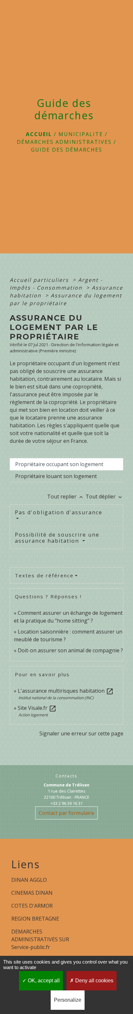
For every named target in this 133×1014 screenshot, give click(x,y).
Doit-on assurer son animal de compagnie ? (70, 650)
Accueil (39, 134)
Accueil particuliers (40, 279)
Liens (25, 864)
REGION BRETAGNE (35, 918)
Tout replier (65, 496)
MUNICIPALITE (80, 134)
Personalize (67, 1000)
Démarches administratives (64, 141)
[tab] (66, 464)
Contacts (66, 776)
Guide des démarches (66, 149)
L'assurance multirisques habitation (66, 690)
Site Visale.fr (37, 707)
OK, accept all (43, 980)
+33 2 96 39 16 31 (67, 803)
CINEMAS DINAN (32, 892)
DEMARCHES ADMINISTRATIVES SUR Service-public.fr (40, 939)
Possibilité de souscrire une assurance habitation (57, 537)
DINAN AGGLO (29, 879)
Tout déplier (104, 496)
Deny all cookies (93, 980)
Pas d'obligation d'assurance (58, 512)
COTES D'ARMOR (32, 905)
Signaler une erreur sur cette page (81, 733)
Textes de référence (44, 575)
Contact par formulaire (66, 813)
